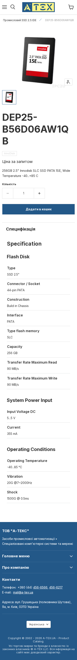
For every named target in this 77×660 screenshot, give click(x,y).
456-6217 (56, 587)
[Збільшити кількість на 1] (39, 193)
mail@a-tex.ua (23, 592)
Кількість (9, 184)
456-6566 (40, 587)
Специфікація (20, 229)
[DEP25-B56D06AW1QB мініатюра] (9, 97)
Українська (36, 624)
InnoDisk (9, 153)
